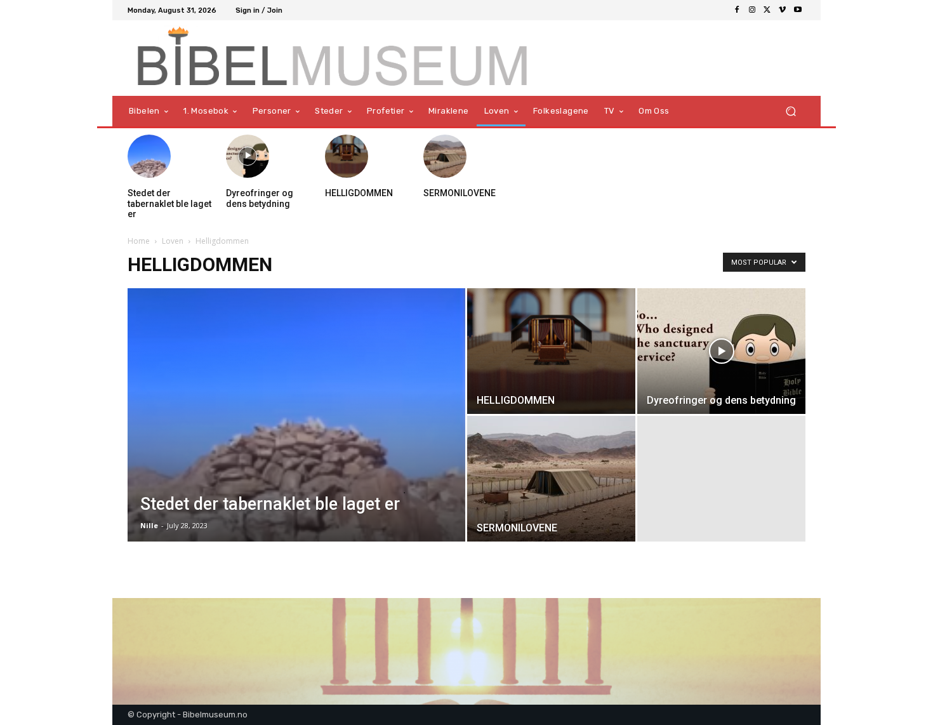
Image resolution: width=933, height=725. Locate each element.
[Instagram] (752, 10)
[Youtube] (797, 10)
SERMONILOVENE (459, 193)
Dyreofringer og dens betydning (259, 198)
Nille (149, 525)
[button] (790, 111)
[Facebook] (736, 10)
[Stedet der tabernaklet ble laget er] (149, 156)
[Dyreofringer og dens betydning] (247, 156)
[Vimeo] (782, 10)
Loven (172, 241)
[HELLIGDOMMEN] (346, 156)
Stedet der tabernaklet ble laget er (169, 204)
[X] (767, 10)
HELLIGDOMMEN (359, 193)
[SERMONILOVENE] (444, 156)
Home (139, 241)
